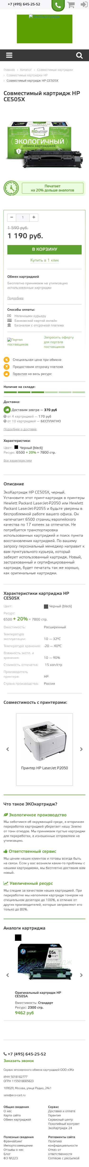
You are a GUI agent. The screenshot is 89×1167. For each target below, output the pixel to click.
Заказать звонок (19, 1061)
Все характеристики (18, 460)
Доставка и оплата (61, 1111)
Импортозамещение (18, 1145)
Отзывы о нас (13, 1150)
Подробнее (15, 298)
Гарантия (20, 374)
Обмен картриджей (17, 1120)
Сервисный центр (60, 1120)
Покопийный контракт (64, 1124)
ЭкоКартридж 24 (60, 1128)
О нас (8, 1111)
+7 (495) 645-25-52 (24, 4)
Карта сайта (12, 1115)
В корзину (44, 249)
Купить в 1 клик (44, 260)
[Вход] (84, 4)
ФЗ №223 (11, 1158)
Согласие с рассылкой (63, 1158)
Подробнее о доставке (20, 429)
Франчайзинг (13, 1141)
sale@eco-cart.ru (15, 1095)
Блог (7, 1154)
